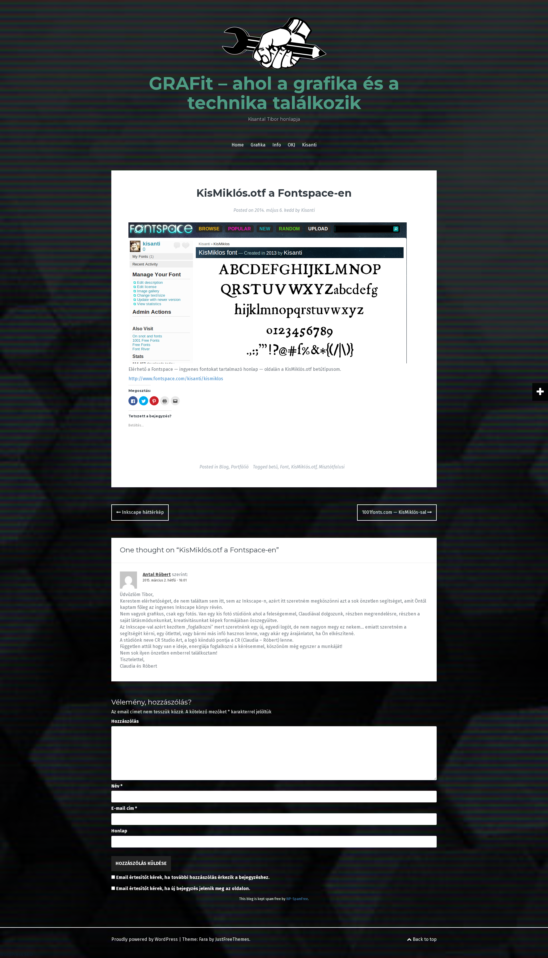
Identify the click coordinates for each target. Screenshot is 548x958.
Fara (203, 939)
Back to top (424, 939)
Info (276, 145)
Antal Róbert (157, 574)
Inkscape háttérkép (142, 512)
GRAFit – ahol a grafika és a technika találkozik (274, 93)
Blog (224, 467)
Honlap (119, 831)
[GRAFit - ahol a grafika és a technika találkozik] (274, 45)
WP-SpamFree (297, 899)
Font (284, 467)
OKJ (291, 145)
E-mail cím (124, 808)
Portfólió (240, 467)
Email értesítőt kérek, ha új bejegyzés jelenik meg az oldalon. (183, 888)
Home (237, 145)
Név (116, 786)
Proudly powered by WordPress (144, 939)
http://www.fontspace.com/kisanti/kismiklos (175, 378)
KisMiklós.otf (304, 467)
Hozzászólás (125, 721)
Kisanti (309, 145)
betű (273, 467)
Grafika (258, 145)
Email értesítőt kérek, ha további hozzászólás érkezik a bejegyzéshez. (192, 877)
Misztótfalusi (331, 467)
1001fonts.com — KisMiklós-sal (394, 512)
